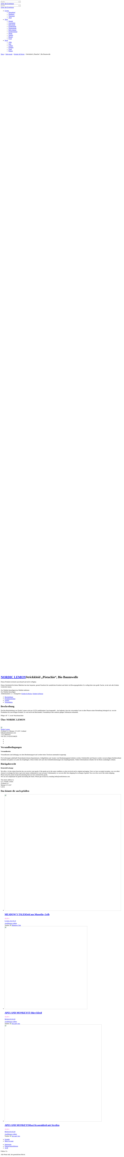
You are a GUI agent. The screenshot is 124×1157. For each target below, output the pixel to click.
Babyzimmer (12, 30)
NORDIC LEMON (13, 677)
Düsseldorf (12, 12)
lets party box (16, 1023)
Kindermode (12, 26)
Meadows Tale (16, 925)
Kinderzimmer (13, 32)
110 (10, 1019)
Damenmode (12, 28)
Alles (10, 42)
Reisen (11, 51)
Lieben (11, 46)
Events (7, 11)
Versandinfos (9, 702)
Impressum (8, 1144)
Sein (10, 44)
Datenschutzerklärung (11, 1146)
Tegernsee (12, 16)
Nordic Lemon (5, 729)
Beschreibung (9, 697)
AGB (6, 1148)
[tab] (64, 697)
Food (10, 39)
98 (5, 1019)
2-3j (12, 921)
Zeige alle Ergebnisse (7, 3)
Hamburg (11, 14)
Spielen (11, 35)
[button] (15, 690)
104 (7, 1019)
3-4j (14, 921)
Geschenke (12, 23)
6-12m (7, 921)
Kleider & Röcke (19, 54)
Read (6, 40)
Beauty (11, 37)
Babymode (12, 25)
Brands (11, 21)
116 (12, 1019)
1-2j (10, 921)
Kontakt (7, 1139)
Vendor (7, 700)
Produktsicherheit (10, 699)
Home (10, 33)
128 (14, 1019)
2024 (10, 18)
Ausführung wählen (11, 923)
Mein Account (9, 1141)
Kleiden (11, 47)
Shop (6, 19)
